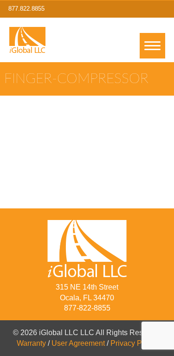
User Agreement (78, 343)
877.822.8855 (26, 8)
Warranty (31, 343)
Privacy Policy (133, 343)
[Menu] (152, 45)
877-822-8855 (87, 308)
